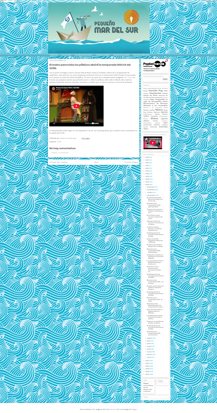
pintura (165, 125)
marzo (149, 352)
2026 (147, 157)
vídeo (145, 129)
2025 (147, 160)
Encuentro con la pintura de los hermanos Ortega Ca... (154, 269)
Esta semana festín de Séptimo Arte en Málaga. (154, 311)
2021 (147, 171)
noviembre (151, 190)
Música (159, 109)
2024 (147, 163)
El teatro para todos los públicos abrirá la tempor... (155, 287)
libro (166, 123)
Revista (165, 114)
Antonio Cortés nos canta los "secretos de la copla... (155, 222)
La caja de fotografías (103, 55)
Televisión (154, 116)
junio (149, 343)
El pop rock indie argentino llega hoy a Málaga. (155, 240)
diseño (155, 121)
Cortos (165, 93)
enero (149, 357)
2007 (147, 374)
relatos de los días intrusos (141, 55)
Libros (165, 101)
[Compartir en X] (85, 138)
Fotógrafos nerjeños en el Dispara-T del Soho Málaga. (155, 256)
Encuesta (165, 97)
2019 (147, 176)
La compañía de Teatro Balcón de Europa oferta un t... (155, 262)
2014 (147, 182)
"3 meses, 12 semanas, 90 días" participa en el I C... (155, 210)
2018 (147, 179)
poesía (145, 127)
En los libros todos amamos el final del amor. (155, 216)
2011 (147, 363)
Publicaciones (147, 114)
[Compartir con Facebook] (87, 138)
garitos (157, 123)
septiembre (151, 195)
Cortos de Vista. (66, 55)
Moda (166, 107)
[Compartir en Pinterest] (89, 138)
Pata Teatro (128, 77)
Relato (157, 114)
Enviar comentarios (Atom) (98, 168)
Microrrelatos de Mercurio (155, 103)
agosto (149, 338)
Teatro (59, 142)
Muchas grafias (149, 110)
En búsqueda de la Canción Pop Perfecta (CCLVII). (155, 293)
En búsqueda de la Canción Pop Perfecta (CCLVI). (155, 327)
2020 (147, 174)
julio (149, 341)
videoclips (163, 127)
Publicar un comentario (59, 153)
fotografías (147, 123)
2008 (147, 371)
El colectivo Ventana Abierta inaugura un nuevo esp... (155, 199)
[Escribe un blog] (84, 138)
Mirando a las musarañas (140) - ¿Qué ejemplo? (154, 205)
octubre (150, 192)
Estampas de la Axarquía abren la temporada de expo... (155, 305)
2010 (147, 366)
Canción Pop (54, 55)
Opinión (164, 112)
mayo (149, 346)
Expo (152, 99)
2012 (147, 361)
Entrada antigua (131, 162)
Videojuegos (163, 116)
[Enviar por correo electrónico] (82, 138)
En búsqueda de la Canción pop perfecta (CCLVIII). (155, 275)
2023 (147, 165)
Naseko (112, 409)
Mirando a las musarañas (121, 55)
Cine (166, 91)
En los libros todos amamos (83, 55)
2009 (147, 369)
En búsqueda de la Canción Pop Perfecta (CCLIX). (155, 234)
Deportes (162, 95)
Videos (145, 119)
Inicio (96, 162)
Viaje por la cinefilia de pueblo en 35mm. (155, 322)
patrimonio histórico (151, 125)
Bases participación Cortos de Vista (155, 88)
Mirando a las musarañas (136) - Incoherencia (154, 333)
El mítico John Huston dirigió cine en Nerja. (155, 245)
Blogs (145, 91)
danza (146, 121)
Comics (146, 93)
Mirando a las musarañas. (152, 107)
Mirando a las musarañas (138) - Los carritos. (155, 281)
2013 (147, 184)
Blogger (134, 409)
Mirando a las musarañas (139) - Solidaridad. (154, 250)
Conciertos (155, 93)
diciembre (151, 187)
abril (149, 349)
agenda (164, 118)
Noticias (157, 112)
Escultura (146, 99)
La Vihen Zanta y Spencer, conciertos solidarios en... (154, 228)
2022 (147, 168)
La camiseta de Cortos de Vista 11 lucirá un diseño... (155, 317)
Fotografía (160, 99)
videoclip (153, 127)
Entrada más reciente (58, 162)
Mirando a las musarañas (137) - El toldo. (154, 299)
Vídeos (154, 118)
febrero (150, 354)
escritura (165, 121)
